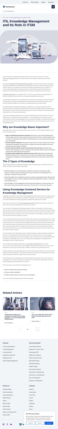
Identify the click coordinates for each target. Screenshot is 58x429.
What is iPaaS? (7, 409)
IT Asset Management (8, 349)
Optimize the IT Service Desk (36, 349)
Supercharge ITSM (33, 352)
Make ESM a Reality (34, 360)
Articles (5, 400)
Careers (31, 397)
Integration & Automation (9, 355)
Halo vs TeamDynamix (34, 377)
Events (30, 409)
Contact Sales (32, 392)
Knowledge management (9, 94)
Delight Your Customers (35, 355)
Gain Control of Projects (35, 369)
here (32, 278)
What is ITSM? (6, 403)
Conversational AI (7, 352)
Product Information (8, 392)
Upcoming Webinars (8, 395)
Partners (31, 406)
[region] (39, 418)
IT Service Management (9, 346)
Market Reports (6, 397)
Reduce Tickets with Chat (35, 358)
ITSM (11, 78)
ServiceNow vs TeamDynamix (36, 372)
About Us (31, 389)
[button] (49, 69)
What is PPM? (6, 415)
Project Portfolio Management (10, 360)
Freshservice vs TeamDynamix (36, 375)
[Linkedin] (3, 424)
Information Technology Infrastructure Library (21, 83)
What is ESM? (6, 406)
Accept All (49, 423)
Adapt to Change (33, 366)
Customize (30, 423)
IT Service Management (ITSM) (26, 203)
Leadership (32, 403)
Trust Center (32, 395)
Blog (7, 17)
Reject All (40, 423)
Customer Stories (7, 389)
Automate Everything (34, 363)
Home (4, 17)
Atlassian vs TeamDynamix (36, 380)
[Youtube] (11, 424)
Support (31, 400)
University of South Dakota (33, 243)
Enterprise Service (7, 358)
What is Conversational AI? (9, 412)
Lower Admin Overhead (35, 346)
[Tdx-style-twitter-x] (7, 424)
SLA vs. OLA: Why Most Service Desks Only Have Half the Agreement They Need (42, 316)
